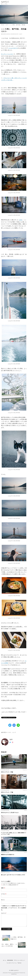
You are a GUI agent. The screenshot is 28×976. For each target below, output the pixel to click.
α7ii (7, 24)
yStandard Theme (7, 972)
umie (20, 219)
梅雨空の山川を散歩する (7, 854)
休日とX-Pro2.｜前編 (7, 772)
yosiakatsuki (16, 972)
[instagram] (12, 742)
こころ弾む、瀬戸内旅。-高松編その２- (18, 938)
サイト (3, 899)
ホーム (4, 960)
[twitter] (10, 742)
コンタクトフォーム (12, 962)
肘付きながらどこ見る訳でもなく (10, 812)
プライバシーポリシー (19, 960)
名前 (3, 887)
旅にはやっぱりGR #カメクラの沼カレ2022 (13, 874)
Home (3, 24)
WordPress (14, 974)
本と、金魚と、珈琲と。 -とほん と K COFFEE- (9, 945)
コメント (3, 913)
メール (3, 893)
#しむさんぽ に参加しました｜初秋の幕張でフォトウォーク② (13, 833)
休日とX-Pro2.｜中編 (7, 792)
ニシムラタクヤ (13, 48)
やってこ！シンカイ (7, 54)
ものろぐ (5, 2)
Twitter (19, 962)
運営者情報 (10, 960)
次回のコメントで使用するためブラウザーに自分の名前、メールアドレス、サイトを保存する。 (14, 907)
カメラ (14, 732)
